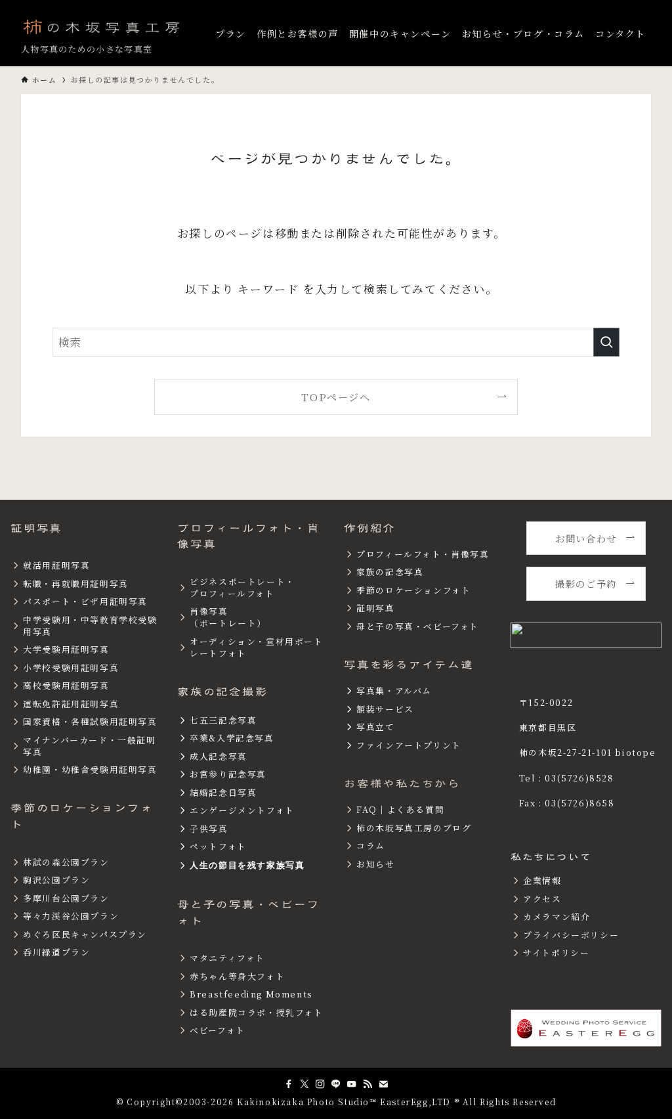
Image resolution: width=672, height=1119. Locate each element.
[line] (336, 1084)
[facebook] (289, 1084)
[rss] (367, 1084)
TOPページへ (335, 396)
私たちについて (551, 857)
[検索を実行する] (606, 342)
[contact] (383, 1084)
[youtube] (352, 1084)
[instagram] (320, 1084)
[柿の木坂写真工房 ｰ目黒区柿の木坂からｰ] (102, 26)
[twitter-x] (304, 1084)
